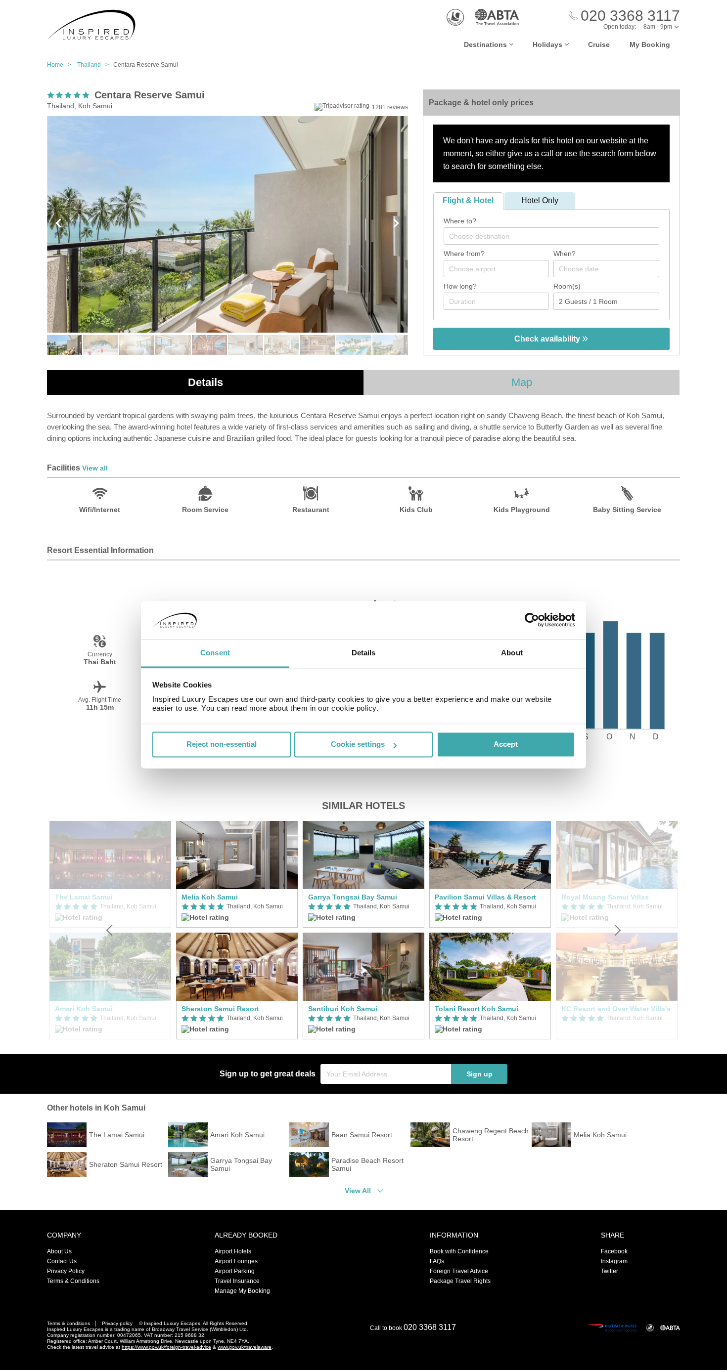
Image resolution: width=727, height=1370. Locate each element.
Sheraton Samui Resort (220, 1009)
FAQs (437, 1261)
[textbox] (556, 236)
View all (95, 468)
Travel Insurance (237, 1281)
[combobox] (551, 236)
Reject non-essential (221, 744)
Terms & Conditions (73, 1281)
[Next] (616, 930)
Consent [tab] (215, 652)
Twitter (609, 1271)
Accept (506, 744)
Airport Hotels (233, 1251)
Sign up (479, 1074)
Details (205, 382)
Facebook (614, 1251)
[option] (237, 930)
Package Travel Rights (460, 1281)
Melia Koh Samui (210, 897)
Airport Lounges (236, 1261)
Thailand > (95, 64)
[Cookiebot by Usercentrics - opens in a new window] (532, 620)
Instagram (614, 1261)
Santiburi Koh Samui (342, 1009)
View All (358, 1191)
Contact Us (62, 1261)
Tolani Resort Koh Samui (476, 1009)
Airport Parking (235, 1271)
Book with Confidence (459, 1251)
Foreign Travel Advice (459, 1271)
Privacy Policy (66, 1271)
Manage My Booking (242, 1290)
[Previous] (110, 930)
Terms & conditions (68, 1323)
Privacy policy (117, 1323)
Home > (61, 64)
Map (521, 382)
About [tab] (512, 652)
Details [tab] (364, 652)
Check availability (548, 339)
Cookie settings (358, 744)
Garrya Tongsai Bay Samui (352, 897)
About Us (59, 1251)
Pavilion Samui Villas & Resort (485, 897)
